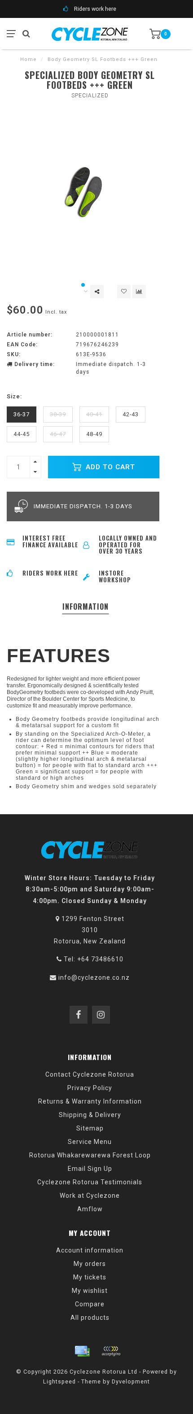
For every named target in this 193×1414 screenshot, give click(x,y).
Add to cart (109, 467)
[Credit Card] (82, 1351)
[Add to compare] (139, 291)
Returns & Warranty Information (90, 1101)
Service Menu (90, 1141)
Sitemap (90, 1128)
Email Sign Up (90, 1168)
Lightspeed (59, 1381)
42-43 (131, 414)
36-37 (21, 414)
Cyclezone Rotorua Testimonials (89, 1182)
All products (90, 1317)
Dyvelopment (131, 1381)
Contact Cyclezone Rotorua (89, 1074)
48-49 (94, 434)
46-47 (58, 434)
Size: (14, 396)
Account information (89, 1250)
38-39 (58, 414)
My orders (90, 1263)
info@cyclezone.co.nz (94, 977)
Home (28, 59)
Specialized (90, 95)
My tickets (89, 1277)
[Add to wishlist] (124, 291)
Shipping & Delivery (90, 1114)
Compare (90, 1304)
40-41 (94, 414)
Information (85, 606)
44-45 (21, 434)
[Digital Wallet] (111, 1351)
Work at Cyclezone (90, 1195)
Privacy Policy (89, 1087)
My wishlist (90, 1290)
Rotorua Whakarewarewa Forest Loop (90, 1155)
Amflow (90, 1209)
